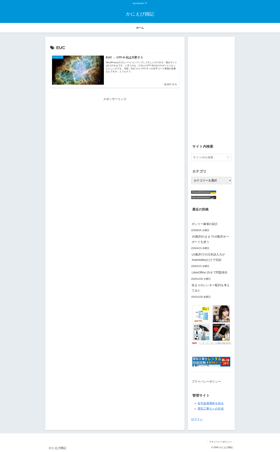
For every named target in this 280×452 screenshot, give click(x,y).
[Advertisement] (115, 124)
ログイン (197, 419)
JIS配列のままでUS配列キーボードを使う (210, 239)
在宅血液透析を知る (211, 403)
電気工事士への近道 (211, 408)
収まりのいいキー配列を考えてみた (211, 288)
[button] (228, 157)
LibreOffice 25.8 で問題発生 (210, 272)
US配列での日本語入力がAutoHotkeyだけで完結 (208, 257)
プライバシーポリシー (206, 381)
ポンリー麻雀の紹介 (205, 224)
